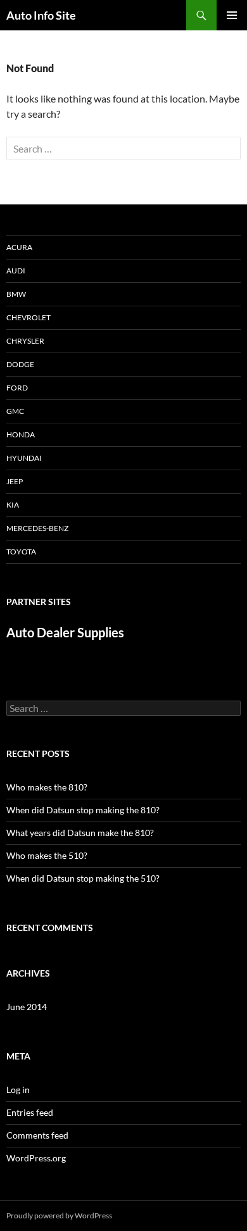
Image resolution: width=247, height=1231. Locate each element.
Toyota (21, 551)
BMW (16, 294)
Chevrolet (28, 317)
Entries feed (29, 1112)
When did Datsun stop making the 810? (83, 809)
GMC (15, 411)
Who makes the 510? (46, 855)
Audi (15, 270)
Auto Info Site (41, 15)
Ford (17, 387)
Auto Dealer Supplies (65, 632)
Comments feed (37, 1135)
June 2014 (26, 1006)
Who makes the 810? (46, 787)
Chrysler (25, 341)
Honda (20, 434)
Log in (18, 1089)
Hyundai (24, 458)
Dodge (20, 364)
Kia (12, 504)
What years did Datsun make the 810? (80, 832)
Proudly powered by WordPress (59, 1215)
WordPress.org (36, 1158)
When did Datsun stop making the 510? (83, 878)
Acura (19, 247)
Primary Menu (232, 15)
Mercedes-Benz (37, 528)
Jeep (14, 481)
